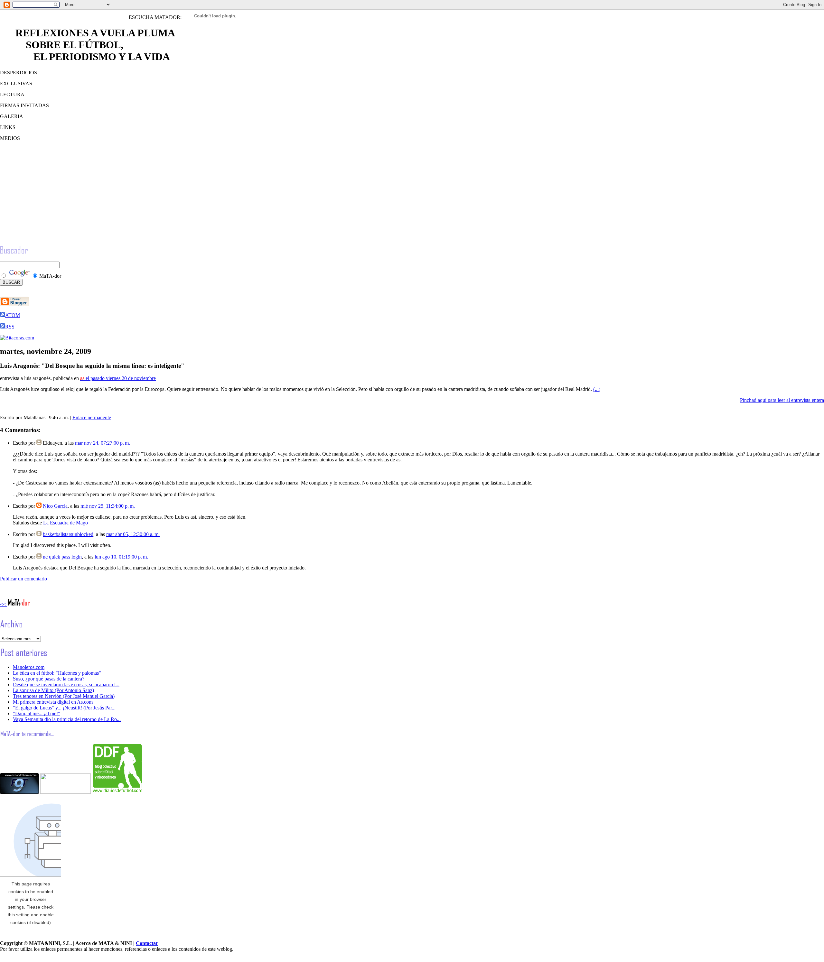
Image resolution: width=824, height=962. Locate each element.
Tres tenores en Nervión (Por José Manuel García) (64, 696)
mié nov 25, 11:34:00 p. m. (107, 506)
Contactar (147, 943)
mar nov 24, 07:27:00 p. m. (102, 443)
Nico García (55, 506)
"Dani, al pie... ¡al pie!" (36, 713)
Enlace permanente (91, 417)
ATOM (12, 315)
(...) (596, 389)
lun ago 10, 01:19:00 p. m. (121, 557)
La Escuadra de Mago (65, 522)
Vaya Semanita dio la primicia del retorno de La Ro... (67, 719)
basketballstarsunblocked (68, 534)
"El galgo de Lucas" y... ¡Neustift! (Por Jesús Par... (64, 707)
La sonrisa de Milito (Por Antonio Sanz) (53, 690)
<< (3, 604)
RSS (9, 326)
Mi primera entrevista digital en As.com (53, 702)
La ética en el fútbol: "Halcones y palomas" (57, 673)
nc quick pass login (62, 557)
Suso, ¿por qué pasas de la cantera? (48, 678)
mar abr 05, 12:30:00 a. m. (133, 534)
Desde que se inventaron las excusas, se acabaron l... (66, 684)
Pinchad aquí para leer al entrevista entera (782, 400)
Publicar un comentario (23, 578)
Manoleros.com (28, 667)
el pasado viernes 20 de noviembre (118, 378)
